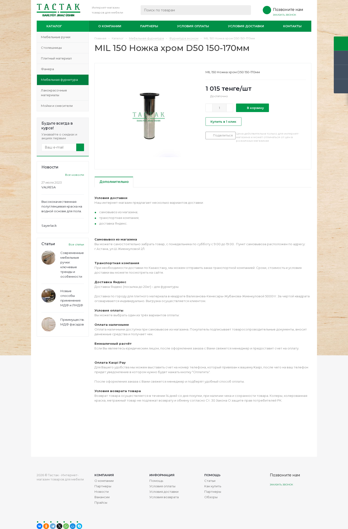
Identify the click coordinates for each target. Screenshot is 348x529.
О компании (109, 26)
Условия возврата (164, 497)
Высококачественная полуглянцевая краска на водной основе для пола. (61, 206)
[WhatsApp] (66, 526)
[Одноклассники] (46, 526)
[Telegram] (53, 526)
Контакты (292, 26)
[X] (59, 526)
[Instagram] (274, 495)
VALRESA (48, 187)
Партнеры (149, 26)
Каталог (54, 26)
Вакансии (102, 497)
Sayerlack (49, 225)
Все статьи (76, 244)
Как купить (212, 486)
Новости (101, 491)
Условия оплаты (193, 26)
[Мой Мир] (73, 526)
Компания (104, 475)
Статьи (209, 481)
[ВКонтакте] (39, 526)
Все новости (74, 174)
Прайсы (100, 502)
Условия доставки (246, 26)
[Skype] (79, 526)
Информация (161, 475)
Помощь (212, 475)
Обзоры (211, 497)
